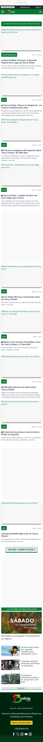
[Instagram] (21, 733)
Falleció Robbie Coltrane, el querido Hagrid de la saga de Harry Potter (19, 61)
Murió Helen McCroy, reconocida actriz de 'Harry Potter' (20, 298)
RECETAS (38, 7)
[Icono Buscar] (40, 11)
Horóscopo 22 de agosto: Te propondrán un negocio (20, 637)
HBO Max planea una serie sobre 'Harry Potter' (18, 388)
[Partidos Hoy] (30, 733)
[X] (17, 733)
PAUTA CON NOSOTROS (21, 723)
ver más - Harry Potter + (21, 549)
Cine (4, 100)
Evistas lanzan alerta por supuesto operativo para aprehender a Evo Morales (30, 651)
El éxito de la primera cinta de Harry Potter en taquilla (20, 433)
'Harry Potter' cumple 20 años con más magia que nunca (19, 196)
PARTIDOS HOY (25, 7)
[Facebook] (13, 733)
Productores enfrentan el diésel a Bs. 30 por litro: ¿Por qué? (30, 678)
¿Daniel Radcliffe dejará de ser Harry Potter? (19, 534)
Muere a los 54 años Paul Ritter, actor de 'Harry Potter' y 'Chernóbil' (21, 343)
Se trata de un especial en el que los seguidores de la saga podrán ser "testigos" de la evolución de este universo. (20, 158)
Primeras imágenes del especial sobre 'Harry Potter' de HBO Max (21, 151)
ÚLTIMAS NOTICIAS (8, 7)
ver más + (21, 688)
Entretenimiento (9, 55)
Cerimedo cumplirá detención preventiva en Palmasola (30, 663)
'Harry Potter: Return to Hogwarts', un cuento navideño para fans (21, 106)
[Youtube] (26, 733)
